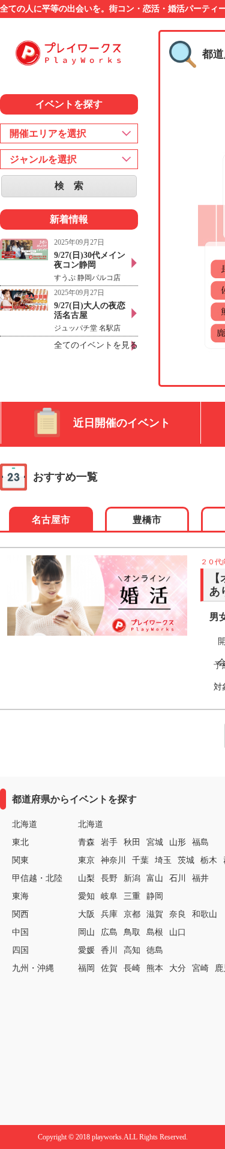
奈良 (177, 914)
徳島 (154, 950)
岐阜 (109, 896)
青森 (86, 842)
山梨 (86, 878)
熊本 (154, 968)
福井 (200, 878)
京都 (132, 914)
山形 (177, 842)
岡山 (86, 932)
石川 (177, 878)
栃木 (208, 860)
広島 (109, 932)
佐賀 (109, 968)
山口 (177, 932)
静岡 (154, 896)
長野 (109, 878)
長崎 (132, 968)
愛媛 (86, 950)
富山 (154, 878)
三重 (132, 896)
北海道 (90, 824)
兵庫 (109, 914)
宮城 (154, 842)
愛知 (86, 896)
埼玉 (163, 860)
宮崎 (200, 968)
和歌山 (204, 914)
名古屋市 (51, 520)
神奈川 (113, 860)
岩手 (109, 842)
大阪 (86, 914)
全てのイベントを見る (96, 345)
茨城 (186, 860)
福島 (200, 842)
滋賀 (154, 914)
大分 (177, 968)
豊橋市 (147, 520)
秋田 (132, 842)
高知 (132, 950)
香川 (109, 950)
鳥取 (132, 932)
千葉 (140, 860)
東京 (86, 860)
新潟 (132, 878)
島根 (154, 932)
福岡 (86, 968)
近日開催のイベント (121, 423)
